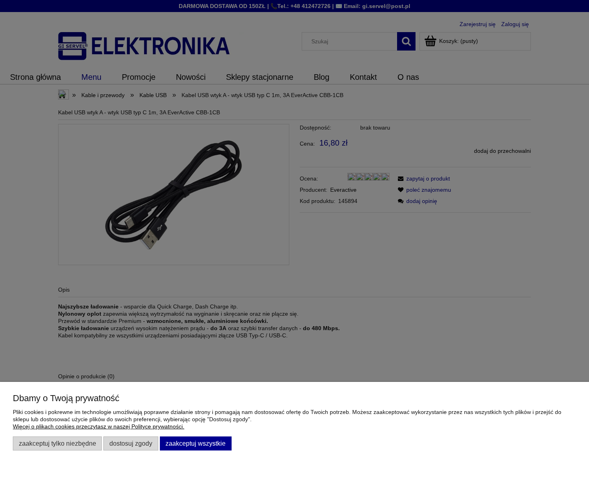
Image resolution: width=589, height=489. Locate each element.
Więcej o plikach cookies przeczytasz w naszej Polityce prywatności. (98, 426)
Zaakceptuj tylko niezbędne (57, 443)
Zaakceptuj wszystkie (195, 443)
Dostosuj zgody (130, 443)
